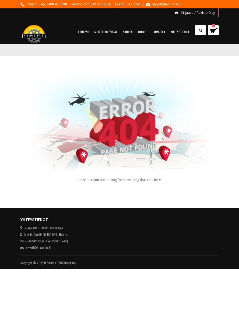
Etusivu (83, 31)
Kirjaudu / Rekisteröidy (198, 12)
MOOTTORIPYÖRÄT (105, 31)
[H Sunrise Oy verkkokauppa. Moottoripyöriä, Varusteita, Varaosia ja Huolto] (34, 32)
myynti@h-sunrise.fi (166, 4)
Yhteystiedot (179, 31)
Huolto (143, 31)
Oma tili (159, 31)
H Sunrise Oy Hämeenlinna (60, 262)
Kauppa (128, 31)
